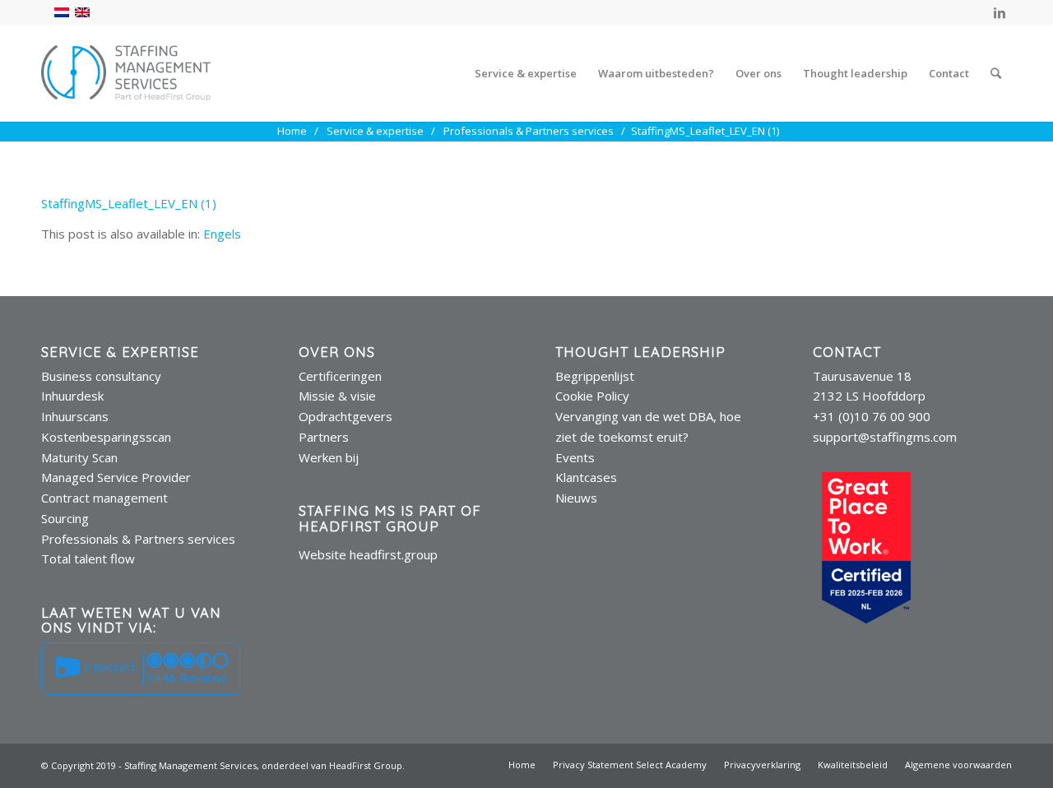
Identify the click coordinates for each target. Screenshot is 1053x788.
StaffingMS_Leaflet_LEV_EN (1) (128, 203)
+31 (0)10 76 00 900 (871, 416)
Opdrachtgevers (345, 416)
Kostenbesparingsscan (106, 437)
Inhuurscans (75, 416)
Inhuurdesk (72, 395)
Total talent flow (88, 558)
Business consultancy (101, 376)
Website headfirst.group (368, 554)
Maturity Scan (79, 457)
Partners (324, 437)
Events (575, 457)
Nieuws (576, 497)
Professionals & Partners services (138, 539)
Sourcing (65, 518)
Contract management (104, 497)
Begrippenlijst (594, 376)
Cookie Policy (592, 395)
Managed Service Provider (116, 477)
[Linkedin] (999, 12)
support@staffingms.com (885, 437)
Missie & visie (337, 395)
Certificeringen (340, 376)
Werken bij (329, 457)
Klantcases (586, 477)
